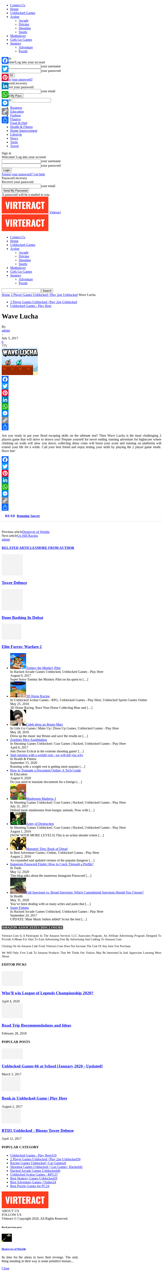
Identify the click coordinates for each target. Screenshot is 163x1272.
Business (16, 107)
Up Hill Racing (27, 535)
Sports (23, 32)
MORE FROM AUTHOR (55, 548)
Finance (15, 119)
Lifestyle (16, 134)
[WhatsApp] (81, 406)
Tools (14, 142)
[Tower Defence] (12, 574)
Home (14, 9)
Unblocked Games (22, 13)
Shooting (25, 28)
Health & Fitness (21, 127)
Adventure (26, 47)
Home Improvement (23, 130)
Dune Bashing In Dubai (22, 617)
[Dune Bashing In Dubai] (12, 609)
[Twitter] (81, 386)
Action (14, 16)
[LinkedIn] (81, 399)
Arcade (23, 20)
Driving (24, 24)
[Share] (81, 427)
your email (48, 91)
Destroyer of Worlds (35, 532)
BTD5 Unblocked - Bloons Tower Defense (38, 1130)
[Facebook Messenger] (81, 413)
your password (51, 70)
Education (17, 111)
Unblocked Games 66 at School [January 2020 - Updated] (52, 1066)
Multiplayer (18, 36)
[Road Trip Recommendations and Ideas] (12, 1017)
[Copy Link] (81, 420)
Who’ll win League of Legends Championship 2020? (47, 993)
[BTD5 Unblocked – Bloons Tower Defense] (11, 1122)
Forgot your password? (17, 79)
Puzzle (23, 51)
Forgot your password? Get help (23, 174)
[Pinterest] (81, 392)
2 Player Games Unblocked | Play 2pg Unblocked (44, 295)
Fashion (15, 115)
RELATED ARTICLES (19, 548)
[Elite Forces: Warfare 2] (11, 638)
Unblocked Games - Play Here (30, 306)
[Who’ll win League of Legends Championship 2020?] (12, 985)
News (14, 138)
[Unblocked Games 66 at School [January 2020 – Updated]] (12, 1058)
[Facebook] (81, 379)
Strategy (15, 43)
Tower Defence (14, 582)
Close (5, 1268)
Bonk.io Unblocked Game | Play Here (34, 1098)
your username (51, 66)
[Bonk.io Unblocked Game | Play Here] (11, 1090)
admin (6, 330)
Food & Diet (18, 123)
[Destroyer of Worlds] (7, 1240)
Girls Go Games (21, 39)
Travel (14, 146)
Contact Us (17, 5)
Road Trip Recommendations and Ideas (36, 1025)
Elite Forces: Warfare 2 (22, 646)
